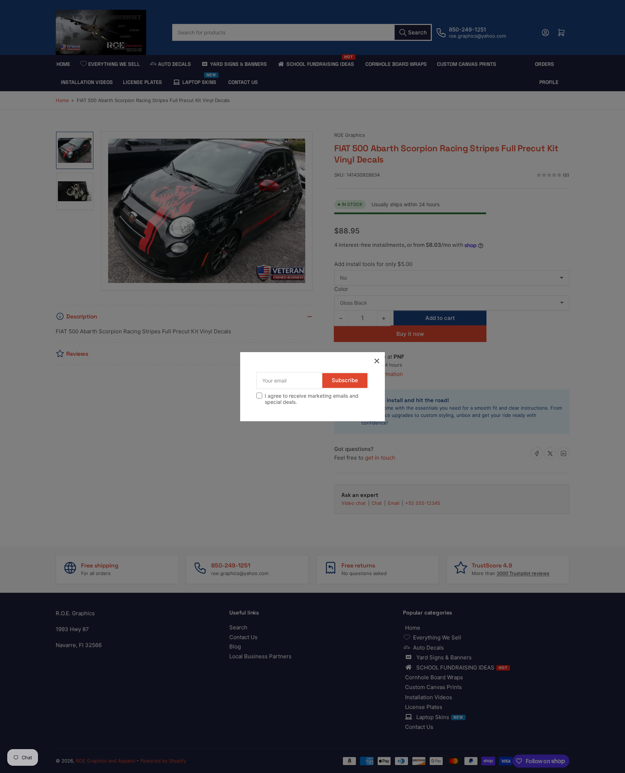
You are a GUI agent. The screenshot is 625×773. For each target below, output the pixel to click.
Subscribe (345, 380)
